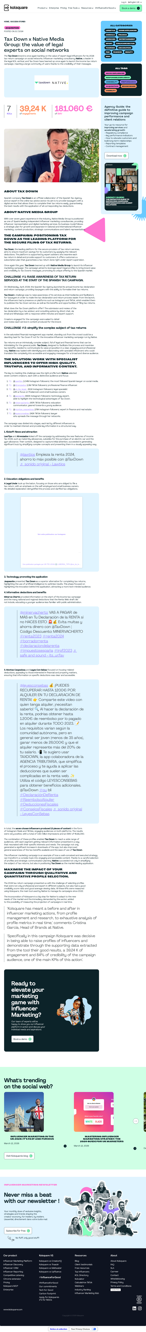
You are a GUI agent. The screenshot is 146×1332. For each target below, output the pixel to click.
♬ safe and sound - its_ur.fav (48, 653)
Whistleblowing (118, 1279)
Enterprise (8, 1289)
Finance (122, 35)
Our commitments (48, 1286)
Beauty (129, 52)
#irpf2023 (63, 650)
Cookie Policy (115, 1289)
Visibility (111, 91)
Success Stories (17, 22)
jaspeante (20, 396)
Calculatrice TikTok (83, 1282)
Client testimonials (83, 1264)
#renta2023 (31, 636)
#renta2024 (53, 636)
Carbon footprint (47, 1293)
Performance (128, 82)
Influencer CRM (10, 1268)
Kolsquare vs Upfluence (50, 1271)
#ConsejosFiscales (36, 809)
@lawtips (27, 454)
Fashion (117, 52)
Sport (109, 43)
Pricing (6, 1282)
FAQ (112, 1264)
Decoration (125, 48)
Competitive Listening (13, 1275)
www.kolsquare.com (12, 1309)
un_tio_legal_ (21, 389)
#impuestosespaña (36, 650)
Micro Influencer (115, 73)
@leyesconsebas (34, 685)
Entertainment (127, 39)
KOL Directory (81, 1275)
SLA (112, 1268)
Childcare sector (125, 43)
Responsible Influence (118, 78)
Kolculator (79, 1279)
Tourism (110, 48)
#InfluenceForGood (48, 1283)
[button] (135, 2)
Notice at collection (58, 1329)
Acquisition (12, 28)
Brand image (128, 86)
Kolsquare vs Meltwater (50, 1268)
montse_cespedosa (24, 409)
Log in (123, 2)
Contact (115, 1275)
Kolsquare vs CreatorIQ (50, 1261)
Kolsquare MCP (10, 1286)
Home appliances (128, 30)
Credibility (111, 82)
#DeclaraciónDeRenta (39, 794)
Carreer (114, 1271)
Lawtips (19, 381)
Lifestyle (110, 30)
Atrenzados (20, 385)
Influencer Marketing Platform (17, 1261)
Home (6, 22)
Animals (110, 35)
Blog (77, 1261)
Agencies (110, 39)
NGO (108, 56)
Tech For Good (46, 1290)
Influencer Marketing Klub (87, 1293)
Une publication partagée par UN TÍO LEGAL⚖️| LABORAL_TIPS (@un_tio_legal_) (53, 564)
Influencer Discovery (13, 1264)
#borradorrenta (34, 641)
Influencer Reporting (13, 1271)
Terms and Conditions (121, 1286)
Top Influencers (82, 1271)
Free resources (82, 1268)
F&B (108, 52)
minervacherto (22, 402)
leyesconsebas (22, 413)
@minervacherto (34, 612)
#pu (43, 790)
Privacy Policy (117, 1282)
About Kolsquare (118, 1261)
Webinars (79, 1286)
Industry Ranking (83, 1289)
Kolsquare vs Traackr (49, 1264)
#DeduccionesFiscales (39, 804)
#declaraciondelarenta (39, 645)
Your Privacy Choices (80, 1329)
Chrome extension (12, 1279)
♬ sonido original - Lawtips (42, 464)
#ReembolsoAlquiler (37, 799)
